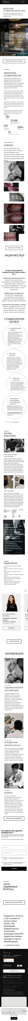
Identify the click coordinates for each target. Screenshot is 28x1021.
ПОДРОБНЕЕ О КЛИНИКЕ (12, 52)
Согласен (5, 857)
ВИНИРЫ (8, 793)
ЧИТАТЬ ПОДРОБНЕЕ (14, 422)
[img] (13, 670)
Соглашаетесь (23, 1010)
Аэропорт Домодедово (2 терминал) (12, 977)
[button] (14, 61)
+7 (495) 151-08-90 (7, 965)
